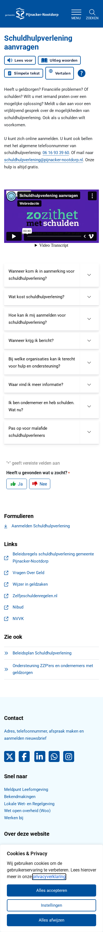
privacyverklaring (49, 876)
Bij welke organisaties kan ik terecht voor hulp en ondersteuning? (42, 363)
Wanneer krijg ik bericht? (31, 340)
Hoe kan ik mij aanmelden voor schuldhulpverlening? (37, 319)
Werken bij (13, 817)
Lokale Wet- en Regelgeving (29, 803)
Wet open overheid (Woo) (27, 810)
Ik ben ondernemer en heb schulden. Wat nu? (41, 406)
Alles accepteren (51, 890)
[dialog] (51, 888)
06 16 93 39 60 (56, 152)
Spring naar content (15, 20)
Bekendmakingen (19, 796)
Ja (20, 484)
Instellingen (51, 905)
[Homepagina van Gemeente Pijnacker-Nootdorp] (31, 13)
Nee (43, 484)
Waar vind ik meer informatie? (36, 384)
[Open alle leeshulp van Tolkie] (81, 73)
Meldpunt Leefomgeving (26, 789)
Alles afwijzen (51, 920)
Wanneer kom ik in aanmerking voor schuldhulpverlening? (41, 275)
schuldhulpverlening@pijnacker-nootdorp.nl (43, 159)
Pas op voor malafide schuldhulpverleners (28, 432)
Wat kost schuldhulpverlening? (36, 296)
